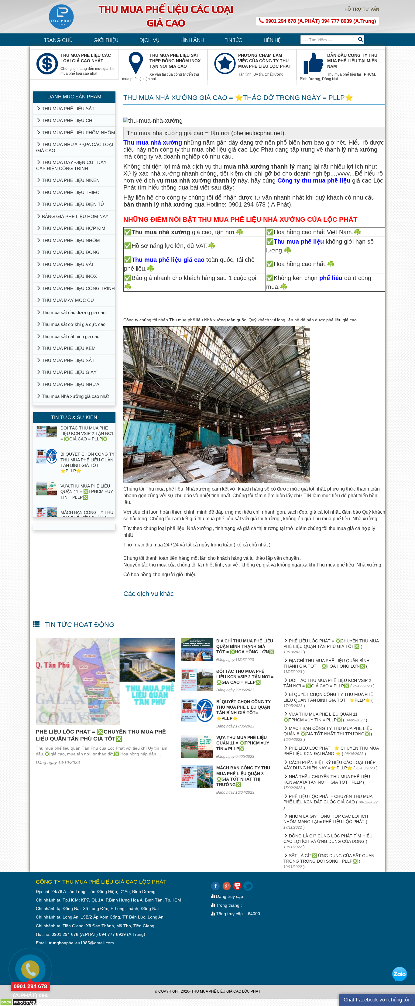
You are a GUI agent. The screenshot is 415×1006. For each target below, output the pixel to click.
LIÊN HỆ (272, 39)
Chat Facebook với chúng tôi (376, 1000)
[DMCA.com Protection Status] (18, 1002)
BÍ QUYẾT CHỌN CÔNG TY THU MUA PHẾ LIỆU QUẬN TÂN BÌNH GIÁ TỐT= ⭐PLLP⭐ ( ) (328, 700)
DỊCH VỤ (149, 39)
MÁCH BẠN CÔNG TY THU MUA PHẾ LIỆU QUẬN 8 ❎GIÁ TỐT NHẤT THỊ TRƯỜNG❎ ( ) (327, 734)
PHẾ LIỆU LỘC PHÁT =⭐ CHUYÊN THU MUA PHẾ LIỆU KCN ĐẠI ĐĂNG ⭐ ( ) (331, 751)
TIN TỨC (233, 39)
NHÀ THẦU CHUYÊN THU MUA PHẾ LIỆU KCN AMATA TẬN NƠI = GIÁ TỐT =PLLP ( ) (326, 782)
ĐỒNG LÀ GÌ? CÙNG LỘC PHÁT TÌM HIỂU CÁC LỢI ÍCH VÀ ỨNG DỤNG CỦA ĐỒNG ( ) (327, 841)
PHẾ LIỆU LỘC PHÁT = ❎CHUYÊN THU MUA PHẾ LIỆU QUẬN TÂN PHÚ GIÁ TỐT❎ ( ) (331, 646)
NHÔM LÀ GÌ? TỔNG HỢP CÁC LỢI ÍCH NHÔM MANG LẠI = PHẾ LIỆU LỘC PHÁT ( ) (325, 822)
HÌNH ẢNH (192, 39)
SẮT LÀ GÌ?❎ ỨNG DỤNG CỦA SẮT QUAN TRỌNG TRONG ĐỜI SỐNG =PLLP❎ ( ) (328, 861)
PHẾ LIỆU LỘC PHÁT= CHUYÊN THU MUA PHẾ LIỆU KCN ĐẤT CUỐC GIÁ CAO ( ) (330, 802)
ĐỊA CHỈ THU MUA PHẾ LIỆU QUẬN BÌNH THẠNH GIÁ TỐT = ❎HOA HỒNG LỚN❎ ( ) (326, 666)
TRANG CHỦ (58, 39)
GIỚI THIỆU (106, 39)
